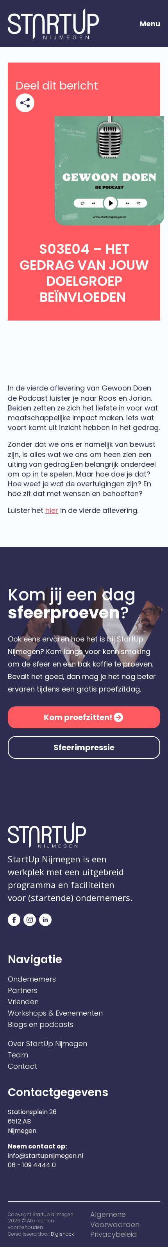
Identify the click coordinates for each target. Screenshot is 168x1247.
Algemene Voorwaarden (114, 1219)
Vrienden (23, 1002)
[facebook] (14, 920)
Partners (23, 990)
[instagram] (29, 920)
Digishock (62, 1234)
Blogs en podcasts (40, 1024)
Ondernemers (32, 979)
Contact (22, 1066)
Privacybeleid (113, 1234)
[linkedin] (45, 920)
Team (18, 1055)
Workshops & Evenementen (55, 1013)
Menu (150, 23)
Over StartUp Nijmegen (47, 1043)
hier (51, 510)
